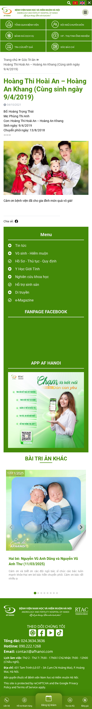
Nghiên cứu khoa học (32, 277)
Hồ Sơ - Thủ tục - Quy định (35, 261)
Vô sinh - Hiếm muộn (31, 253)
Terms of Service (27, 687)
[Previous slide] (11, 527)
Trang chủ (10, 60)
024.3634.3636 (24, 640)
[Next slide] (81, 527)
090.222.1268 (22, 646)
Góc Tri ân (29, 60)
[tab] (35, 593)
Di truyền (22, 292)
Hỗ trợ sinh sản (27, 284)
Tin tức (20, 245)
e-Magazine (24, 300)
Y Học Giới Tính (27, 269)
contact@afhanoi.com (28, 651)
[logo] (30, 12)
